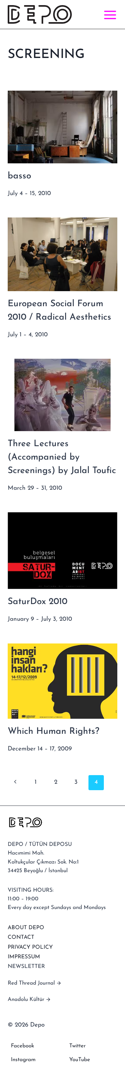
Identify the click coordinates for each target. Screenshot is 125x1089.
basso (19, 176)
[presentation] (62, 127)
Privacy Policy (30, 947)
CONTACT (21, 937)
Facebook (22, 1046)
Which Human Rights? (53, 731)
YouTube (79, 1059)
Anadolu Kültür (26, 999)
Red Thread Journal (31, 983)
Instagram (23, 1059)
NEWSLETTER (26, 966)
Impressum (24, 957)
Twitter (77, 1046)
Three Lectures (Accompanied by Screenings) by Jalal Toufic (62, 457)
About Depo (26, 927)
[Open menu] (108, 14)
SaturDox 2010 (37, 601)
